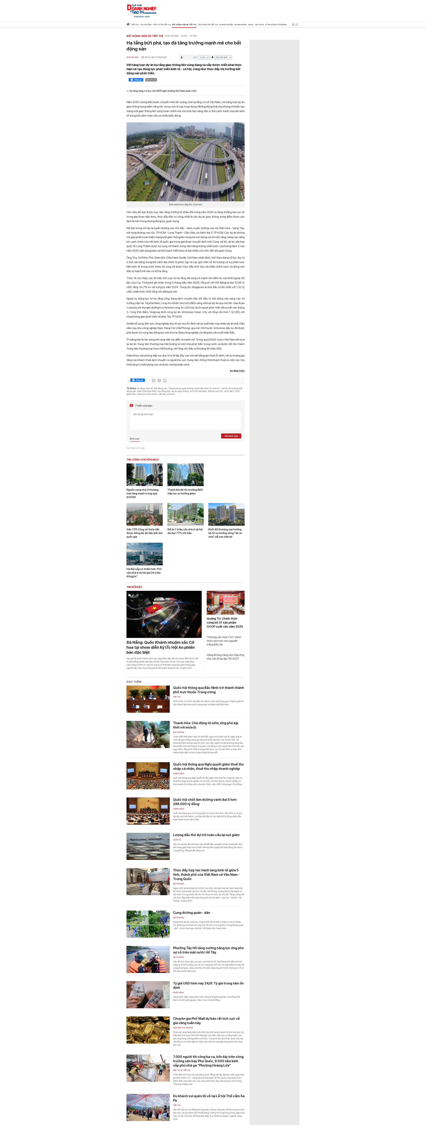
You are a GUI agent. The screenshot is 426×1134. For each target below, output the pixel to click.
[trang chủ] (128, 25)
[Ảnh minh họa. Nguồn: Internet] (185, 161)
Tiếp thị (134, 25)
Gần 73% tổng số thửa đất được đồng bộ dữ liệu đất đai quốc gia (144, 533)
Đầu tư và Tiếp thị (181, 1070)
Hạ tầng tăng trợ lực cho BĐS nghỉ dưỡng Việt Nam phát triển (162, 91)
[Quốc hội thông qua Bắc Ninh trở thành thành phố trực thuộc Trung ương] (148, 699)
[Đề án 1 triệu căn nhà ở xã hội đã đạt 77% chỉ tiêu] (185, 514)
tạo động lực (164, 391)
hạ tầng (141, 388)
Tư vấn (193, 36)
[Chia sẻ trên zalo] (159, 380)
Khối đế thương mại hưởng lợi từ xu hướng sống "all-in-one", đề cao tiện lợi (225, 533)
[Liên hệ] (165, 380)
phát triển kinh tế (202, 388)
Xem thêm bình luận (135, 448)
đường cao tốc (215, 391)
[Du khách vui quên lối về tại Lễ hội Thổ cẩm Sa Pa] (148, 1107)
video (250, 25)
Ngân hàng (178, 992)
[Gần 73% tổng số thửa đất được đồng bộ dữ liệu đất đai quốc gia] (144, 514)
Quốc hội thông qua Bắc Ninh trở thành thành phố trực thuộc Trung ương (208, 690)
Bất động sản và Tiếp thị (144, 36)
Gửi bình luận (231, 436)
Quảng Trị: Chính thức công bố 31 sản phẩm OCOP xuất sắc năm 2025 (225, 622)
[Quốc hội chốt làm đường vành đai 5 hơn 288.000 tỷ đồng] (148, 811)
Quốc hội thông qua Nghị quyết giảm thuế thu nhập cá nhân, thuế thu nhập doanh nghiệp (208, 766)
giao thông (187, 388)
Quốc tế (177, 840)
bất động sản (160, 388)
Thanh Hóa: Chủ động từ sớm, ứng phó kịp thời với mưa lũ (205, 725)
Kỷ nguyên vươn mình (276, 25)
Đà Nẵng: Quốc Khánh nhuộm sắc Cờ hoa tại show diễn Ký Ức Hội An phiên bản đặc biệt (160, 647)
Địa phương (178, 732)
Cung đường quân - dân (191, 913)
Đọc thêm (133, 681)
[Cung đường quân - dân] (148, 924)
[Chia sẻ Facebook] (136, 80)
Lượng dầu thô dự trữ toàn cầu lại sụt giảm (206, 835)
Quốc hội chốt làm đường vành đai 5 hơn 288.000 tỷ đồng (205, 802)
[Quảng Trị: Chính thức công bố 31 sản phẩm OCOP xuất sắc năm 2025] (226, 603)
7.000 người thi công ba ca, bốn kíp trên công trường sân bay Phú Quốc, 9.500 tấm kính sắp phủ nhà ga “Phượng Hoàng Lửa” (208, 1061)
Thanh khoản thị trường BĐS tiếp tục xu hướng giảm (185, 491)
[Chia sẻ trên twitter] (153, 380)
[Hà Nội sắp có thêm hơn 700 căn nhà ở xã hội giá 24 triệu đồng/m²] (144, 554)
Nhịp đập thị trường (183, 1028)
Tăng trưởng (174, 388)
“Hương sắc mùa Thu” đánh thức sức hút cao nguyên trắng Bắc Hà (224, 641)
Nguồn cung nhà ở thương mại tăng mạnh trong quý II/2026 (142, 493)
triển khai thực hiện (147, 391)
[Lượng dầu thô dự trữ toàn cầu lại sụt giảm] (148, 846)
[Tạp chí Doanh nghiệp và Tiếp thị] (141, 9)
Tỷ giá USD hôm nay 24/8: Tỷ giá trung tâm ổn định (208, 985)
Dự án (184, 36)
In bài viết (152, 80)
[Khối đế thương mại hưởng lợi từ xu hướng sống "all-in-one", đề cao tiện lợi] (226, 514)
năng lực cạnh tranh (147, 394)
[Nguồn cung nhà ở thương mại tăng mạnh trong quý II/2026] (144, 474)
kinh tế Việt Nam (198, 391)
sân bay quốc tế (166, 394)
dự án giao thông (180, 391)
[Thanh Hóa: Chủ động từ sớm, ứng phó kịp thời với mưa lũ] (148, 734)
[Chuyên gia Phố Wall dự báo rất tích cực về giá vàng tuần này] (148, 1030)
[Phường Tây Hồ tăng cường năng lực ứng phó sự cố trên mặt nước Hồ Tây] (148, 959)
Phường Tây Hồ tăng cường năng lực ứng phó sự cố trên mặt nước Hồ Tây (208, 950)
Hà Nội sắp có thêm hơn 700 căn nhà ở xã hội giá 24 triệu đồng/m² (144, 572)
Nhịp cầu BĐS (172, 36)
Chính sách (178, 773)
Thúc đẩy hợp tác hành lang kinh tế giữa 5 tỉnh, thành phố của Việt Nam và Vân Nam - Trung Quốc (206, 874)
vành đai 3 (229, 391)
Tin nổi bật (134, 587)
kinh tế (149, 388)
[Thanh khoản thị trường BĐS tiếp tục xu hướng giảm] (185, 474)
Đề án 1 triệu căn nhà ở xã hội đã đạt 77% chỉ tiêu (185, 531)
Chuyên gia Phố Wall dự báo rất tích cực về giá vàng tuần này (206, 1021)
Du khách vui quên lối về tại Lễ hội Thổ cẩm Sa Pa (209, 1098)
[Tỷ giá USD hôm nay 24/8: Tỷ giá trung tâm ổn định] (148, 994)
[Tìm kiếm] (293, 25)
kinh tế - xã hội (220, 388)
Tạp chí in (259, 25)
